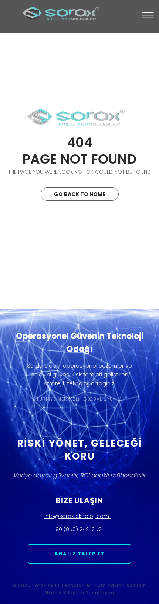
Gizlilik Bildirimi (64, 593)
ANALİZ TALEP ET (79, 553)
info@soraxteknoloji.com (77, 516)
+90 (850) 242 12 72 (77, 529)
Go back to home (79, 194)
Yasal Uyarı (100, 593)
